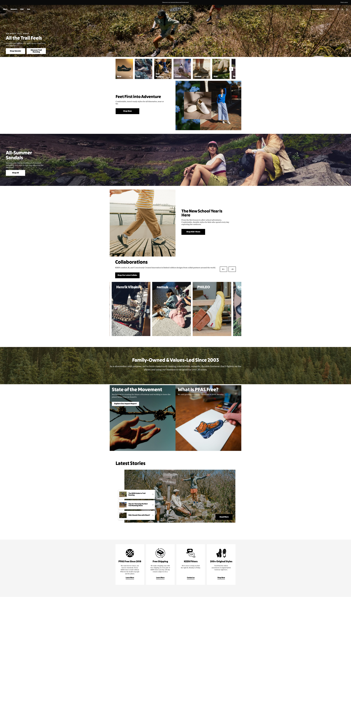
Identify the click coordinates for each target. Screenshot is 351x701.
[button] (347, 9)
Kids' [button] (22, 9)
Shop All (15, 173)
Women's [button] (14, 9)
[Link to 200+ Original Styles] (221, 564)
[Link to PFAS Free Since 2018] (130, 564)
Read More (224, 517)
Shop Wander (15, 51)
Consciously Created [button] (318, 9)
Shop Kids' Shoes (193, 232)
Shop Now (127, 111)
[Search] (338, 9)
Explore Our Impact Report (125, 404)
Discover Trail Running (36, 51)
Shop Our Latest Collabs (127, 275)
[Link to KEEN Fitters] (190, 564)
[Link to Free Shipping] (160, 564)
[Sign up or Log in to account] (343, 9)
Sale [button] (28, 9)
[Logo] (175, 9)
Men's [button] (5, 9)
